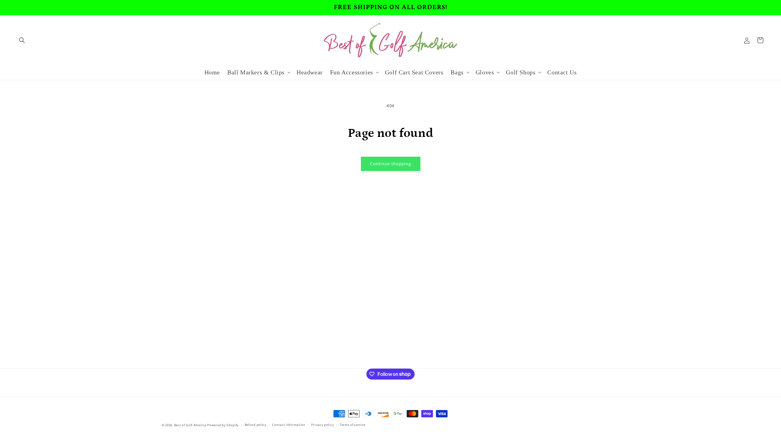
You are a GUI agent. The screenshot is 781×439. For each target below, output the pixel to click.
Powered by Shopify (223, 425)
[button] (22, 40)
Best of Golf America (190, 425)
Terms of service (352, 425)
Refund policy (255, 425)
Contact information (288, 425)
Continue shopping (390, 163)
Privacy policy (322, 425)
